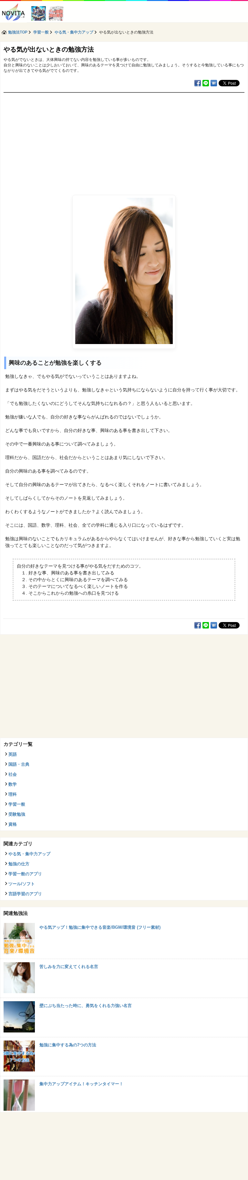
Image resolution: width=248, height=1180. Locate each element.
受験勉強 (16, 814)
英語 (12, 754)
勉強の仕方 (18, 863)
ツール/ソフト (21, 883)
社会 (12, 774)
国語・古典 (18, 764)
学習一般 (16, 804)
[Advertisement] (124, 141)
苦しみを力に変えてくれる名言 (68, 966)
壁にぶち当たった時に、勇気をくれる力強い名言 (85, 1005)
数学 (12, 784)
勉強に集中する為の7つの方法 (67, 1044)
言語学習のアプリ (25, 893)
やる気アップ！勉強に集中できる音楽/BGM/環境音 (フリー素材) (99, 927)
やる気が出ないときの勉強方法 (49, 49)
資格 (12, 824)
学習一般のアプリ (25, 873)
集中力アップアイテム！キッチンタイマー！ (81, 1083)
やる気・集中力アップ (29, 853)
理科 (12, 794)
